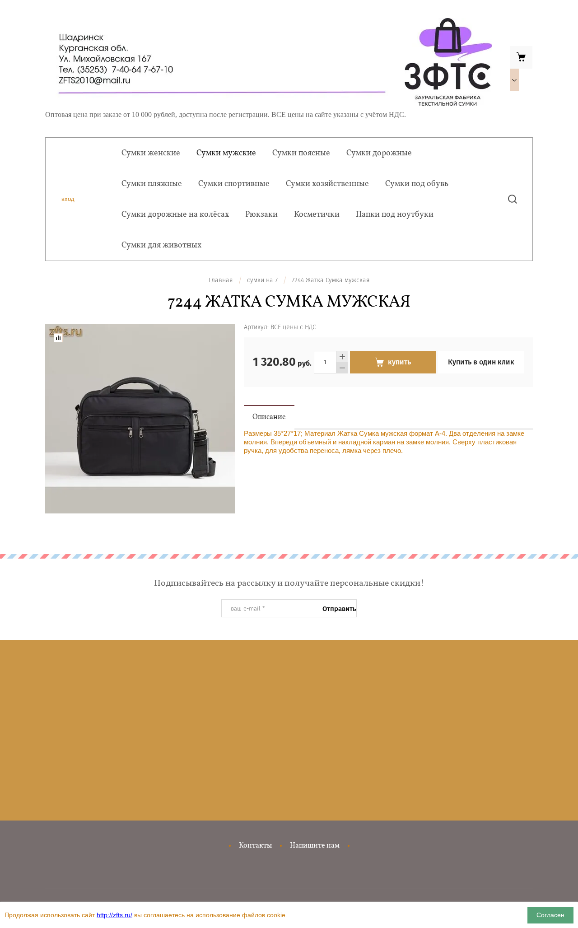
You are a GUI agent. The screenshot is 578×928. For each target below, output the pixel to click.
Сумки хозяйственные (327, 184)
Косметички (317, 214)
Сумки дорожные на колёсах (175, 214)
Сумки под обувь (416, 184)
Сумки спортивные (234, 184)
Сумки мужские (226, 153)
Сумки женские (150, 153)
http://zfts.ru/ (114, 915)
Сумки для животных (161, 245)
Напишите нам (315, 846)
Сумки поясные (301, 153)
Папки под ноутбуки (395, 214)
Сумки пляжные (151, 184)
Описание (269, 417)
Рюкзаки (261, 214)
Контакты (255, 846)
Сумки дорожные (379, 153)
